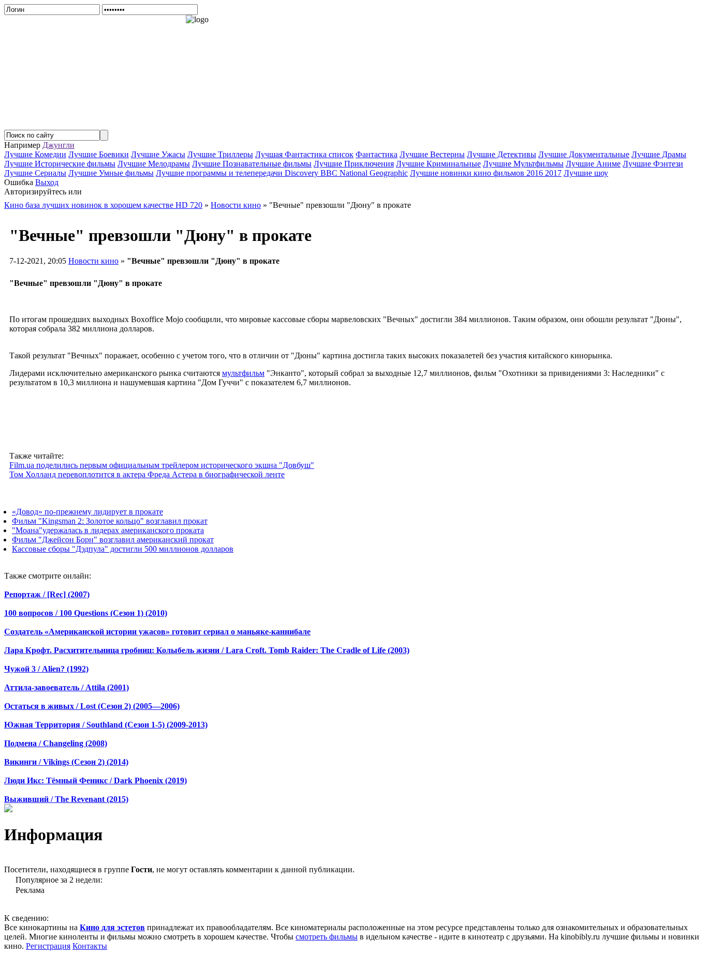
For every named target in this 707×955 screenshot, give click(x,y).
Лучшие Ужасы (158, 154)
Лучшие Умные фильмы (111, 173)
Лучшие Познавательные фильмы (252, 163)
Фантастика (376, 154)
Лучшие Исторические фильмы (59, 163)
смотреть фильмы (327, 936)
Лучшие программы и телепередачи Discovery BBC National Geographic (282, 173)
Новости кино (93, 260)
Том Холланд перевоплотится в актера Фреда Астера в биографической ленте (147, 474)
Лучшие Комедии (35, 154)
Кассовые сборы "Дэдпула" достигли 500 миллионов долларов (122, 548)
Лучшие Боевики (98, 154)
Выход (46, 182)
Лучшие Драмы (658, 154)
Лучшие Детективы (501, 154)
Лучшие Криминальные (438, 163)
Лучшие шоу (586, 173)
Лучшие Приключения (354, 163)
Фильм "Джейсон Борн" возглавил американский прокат (113, 539)
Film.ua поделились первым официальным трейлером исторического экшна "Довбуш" (161, 465)
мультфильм (243, 373)
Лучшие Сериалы (35, 173)
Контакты (89, 946)
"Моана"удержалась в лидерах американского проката (108, 530)
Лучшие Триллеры (220, 154)
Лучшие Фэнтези (653, 163)
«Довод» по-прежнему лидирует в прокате (87, 511)
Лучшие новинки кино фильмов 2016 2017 (486, 173)
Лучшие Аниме (593, 163)
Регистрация (48, 946)
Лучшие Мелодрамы (153, 163)
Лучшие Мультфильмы (523, 163)
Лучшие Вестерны (432, 154)
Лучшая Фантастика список (304, 154)
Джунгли (58, 145)
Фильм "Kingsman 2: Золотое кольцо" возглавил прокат (110, 521)
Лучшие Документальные (583, 154)
